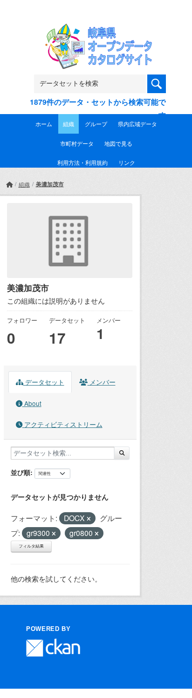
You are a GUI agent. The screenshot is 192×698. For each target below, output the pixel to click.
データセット (43, 381)
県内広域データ (137, 124)
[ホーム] (9, 184)
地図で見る (118, 143)
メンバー (102, 381)
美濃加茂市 (50, 184)
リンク (126, 162)
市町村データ (77, 143)
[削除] (89, 518)
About (31, 403)
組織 (68, 124)
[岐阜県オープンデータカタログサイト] (96, 30)
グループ (96, 124)
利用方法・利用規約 (82, 162)
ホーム (43, 124)
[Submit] (122, 453)
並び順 (20, 472)
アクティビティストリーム (62, 424)
